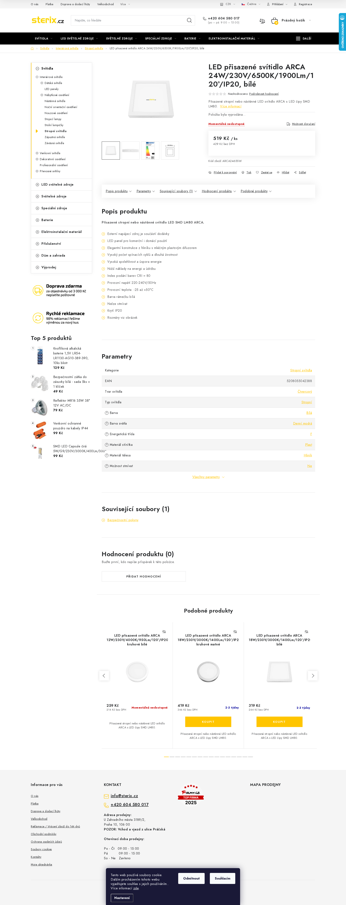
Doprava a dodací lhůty (75, 4)
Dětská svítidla (53, 83)
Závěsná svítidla (54, 143)
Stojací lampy (53, 119)
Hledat (189, 20)
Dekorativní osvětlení (53, 159)
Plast (308, 444)
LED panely (51, 89)
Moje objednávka (41, 865)
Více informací (230, 106)
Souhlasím (222, 878)
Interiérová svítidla (51, 77)
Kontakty (36, 857)
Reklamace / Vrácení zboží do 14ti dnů (55, 826)
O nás (34, 4)
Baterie (47, 220)
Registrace (305, 4)
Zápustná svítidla (55, 137)
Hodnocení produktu (217, 191)
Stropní (307, 402)
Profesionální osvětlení (54, 165)
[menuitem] (43, 38)
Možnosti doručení (303, 124)
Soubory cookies (41, 849)
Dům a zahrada (53, 255)
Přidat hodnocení (143, 576)
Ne (309, 466)
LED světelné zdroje (57, 184)
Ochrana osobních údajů (46, 842)
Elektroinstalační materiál (61, 232)
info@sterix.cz (124, 796)
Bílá (309, 413)
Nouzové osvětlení (56, 113)
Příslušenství (51, 243)
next (313, 676)
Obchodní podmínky (43, 834)
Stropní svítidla (55, 131)
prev (104, 676)
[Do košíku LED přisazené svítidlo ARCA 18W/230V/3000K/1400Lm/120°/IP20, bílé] (279, 722)
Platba (49, 4)
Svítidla (47, 68)
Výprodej (48, 267)
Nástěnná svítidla (55, 101)
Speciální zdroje (54, 208)
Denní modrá (302, 423)
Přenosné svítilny (50, 171)
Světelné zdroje (54, 196)
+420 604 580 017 (224, 18)
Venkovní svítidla (50, 153)
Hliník (308, 455)
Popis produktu (117, 191)
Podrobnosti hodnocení (264, 94)
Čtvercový (305, 391)
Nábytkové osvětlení (57, 95)
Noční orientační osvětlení (61, 107)
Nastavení (122, 898)
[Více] (303, 38)
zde (136, 888)
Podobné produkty (254, 191)
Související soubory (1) (176, 191)
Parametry (144, 191)
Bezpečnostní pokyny (123, 520)
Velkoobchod (105, 4)
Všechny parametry (206, 477)
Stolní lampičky (54, 125)
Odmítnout (191, 878)
